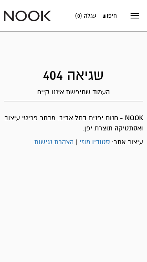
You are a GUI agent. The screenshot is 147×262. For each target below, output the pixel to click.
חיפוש (109, 15)
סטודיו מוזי (95, 142)
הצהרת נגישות (54, 142)
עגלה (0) (85, 15)
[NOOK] (27, 15)
